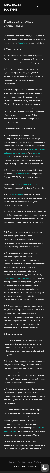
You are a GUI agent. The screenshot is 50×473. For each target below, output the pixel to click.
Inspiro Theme (19, 466)
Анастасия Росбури (12, 7)
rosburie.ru (22, 42)
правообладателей (20, 173)
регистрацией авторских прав (17, 278)
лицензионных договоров (26, 184)
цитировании (17, 194)
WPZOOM (32, 466)
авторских (22, 152)
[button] (45, 468)
